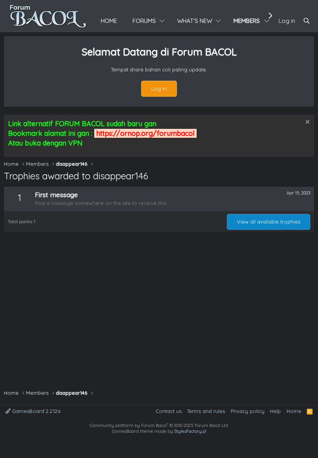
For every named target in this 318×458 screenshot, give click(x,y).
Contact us (168, 411)
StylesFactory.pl (190, 431)
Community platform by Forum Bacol (159, 425)
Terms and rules (206, 411)
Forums (144, 20)
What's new (194, 20)
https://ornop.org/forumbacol (145, 133)
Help (275, 411)
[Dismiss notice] (306, 123)
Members (246, 20)
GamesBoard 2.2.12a (35, 411)
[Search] (306, 21)
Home (109, 20)
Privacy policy (247, 411)
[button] (162, 21)
